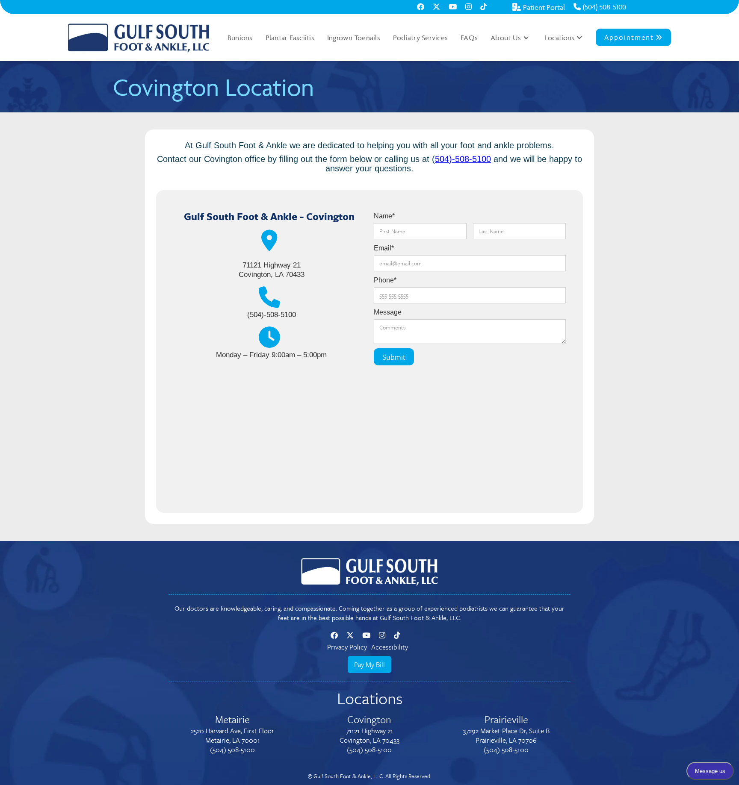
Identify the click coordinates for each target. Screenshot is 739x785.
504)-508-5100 (463, 159)
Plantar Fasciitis (290, 37)
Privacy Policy (347, 647)
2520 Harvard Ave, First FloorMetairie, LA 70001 (232, 735)
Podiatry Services (420, 37)
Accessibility (389, 647)
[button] (510, 37)
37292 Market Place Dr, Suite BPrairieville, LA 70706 (506, 735)
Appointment (633, 37)
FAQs (469, 37)
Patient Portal (538, 7)
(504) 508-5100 (599, 7)
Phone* (385, 280)
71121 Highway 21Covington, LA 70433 (369, 735)
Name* (384, 216)
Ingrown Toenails (353, 37)
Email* (384, 248)
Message (388, 312)
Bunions (240, 37)
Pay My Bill (369, 664)
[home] (138, 38)
